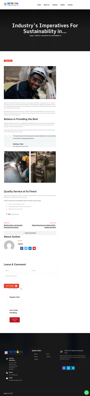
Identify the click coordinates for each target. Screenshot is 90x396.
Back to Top (7, 393)
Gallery (62, 5)
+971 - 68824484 (13, 375)
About (47, 354)
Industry (16, 214)
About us (46, 5)
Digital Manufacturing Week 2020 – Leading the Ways (44, 226)
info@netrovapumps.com (15, 380)
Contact (70, 5)
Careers (36, 359)
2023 (12, 214)
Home (39, 5)
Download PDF (14, 319)
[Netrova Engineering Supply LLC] (11, 4)
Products (55, 5)
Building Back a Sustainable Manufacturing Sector (13, 226)
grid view (8, 60)
